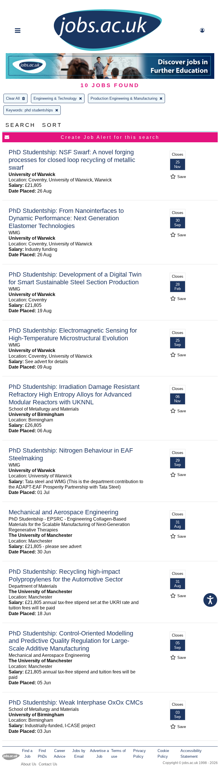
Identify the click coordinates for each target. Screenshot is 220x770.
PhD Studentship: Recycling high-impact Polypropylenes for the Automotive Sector (66, 575)
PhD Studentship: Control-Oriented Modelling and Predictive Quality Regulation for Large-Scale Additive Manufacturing (71, 641)
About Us (28, 764)
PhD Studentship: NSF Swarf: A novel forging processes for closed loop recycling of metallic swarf (72, 160)
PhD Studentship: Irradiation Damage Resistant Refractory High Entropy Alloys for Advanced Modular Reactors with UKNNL (74, 394)
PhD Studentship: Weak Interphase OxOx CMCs (76, 702)
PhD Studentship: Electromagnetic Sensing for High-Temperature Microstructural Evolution (73, 334)
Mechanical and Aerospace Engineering (63, 512)
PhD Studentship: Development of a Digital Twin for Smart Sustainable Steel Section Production (75, 278)
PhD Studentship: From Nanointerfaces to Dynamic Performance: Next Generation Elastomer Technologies (66, 218)
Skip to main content (23, 5)
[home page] (107, 50)
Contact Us (48, 764)
